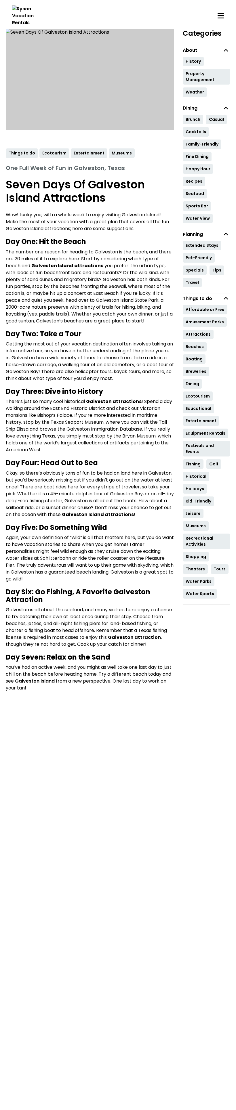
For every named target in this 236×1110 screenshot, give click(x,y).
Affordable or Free (205, 309)
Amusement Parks (205, 322)
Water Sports (200, 594)
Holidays (195, 489)
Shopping (196, 556)
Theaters (195, 569)
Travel (192, 282)
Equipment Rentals (205, 433)
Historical (196, 476)
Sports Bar (197, 206)
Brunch (193, 119)
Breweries (196, 371)
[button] (206, 50)
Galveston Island (35, 681)
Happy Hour (198, 169)
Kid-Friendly (198, 501)
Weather (195, 92)
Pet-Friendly (199, 258)
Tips (216, 270)
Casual (216, 119)
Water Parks (199, 581)
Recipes (194, 181)
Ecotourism (198, 396)
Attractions (198, 334)
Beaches (195, 346)
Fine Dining (197, 156)
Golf (213, 464)
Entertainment (201, 421)
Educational (198, 408)
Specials (195, 270)
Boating (194, 359)
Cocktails (196, 132)
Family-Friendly (202, 144)
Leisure (193, 513)
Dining (192, 384)
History (193, 61)
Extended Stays (202, 245)
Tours (220, 569)
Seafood (195, 193)
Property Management (200, 77)
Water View (198, 218)
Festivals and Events (200, 448)
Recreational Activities (199, 541)
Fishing (193, 464)
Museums (196, 526)
